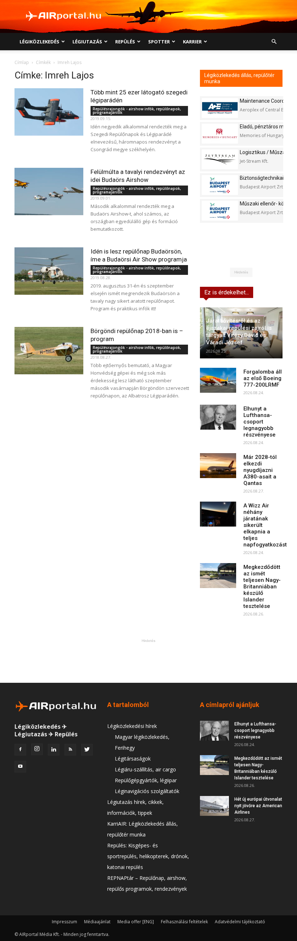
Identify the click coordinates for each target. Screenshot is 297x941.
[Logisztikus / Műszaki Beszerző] (220, 159)
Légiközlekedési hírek (132, 726)
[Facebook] (20, 749)
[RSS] (70, 749)
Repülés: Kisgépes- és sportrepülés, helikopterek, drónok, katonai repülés (148, 856)
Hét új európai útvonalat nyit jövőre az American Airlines (258, 806)
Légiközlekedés (39, 41)
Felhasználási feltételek (184, 922)
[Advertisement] (148, 660)
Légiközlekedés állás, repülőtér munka (239, 78)
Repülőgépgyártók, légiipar (146, 780)
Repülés (125, 41)
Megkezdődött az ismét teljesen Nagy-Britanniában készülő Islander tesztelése (262, 586)
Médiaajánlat (97, 922)
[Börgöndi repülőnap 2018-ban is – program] (48, 350)
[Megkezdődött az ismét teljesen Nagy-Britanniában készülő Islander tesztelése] (218, 575)
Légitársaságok (133, 758)
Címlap (21, 62)
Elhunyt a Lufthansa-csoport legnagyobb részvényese (259, 421)
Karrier (192, 41)
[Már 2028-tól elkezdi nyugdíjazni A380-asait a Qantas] (218, 465)
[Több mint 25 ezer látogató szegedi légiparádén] (48, 112)
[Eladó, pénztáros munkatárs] (220, 134)
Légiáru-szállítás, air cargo (145, 769)
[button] (274, 41)
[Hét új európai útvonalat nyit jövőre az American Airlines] (214, 806)
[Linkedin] (53, 749)
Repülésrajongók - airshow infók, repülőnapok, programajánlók (137, 110)
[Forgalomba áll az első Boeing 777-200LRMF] (218, 380)
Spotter (159, 41)
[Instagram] (37, 749)
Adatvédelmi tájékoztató (240, 922)
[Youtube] (20, 766)
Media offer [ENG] (135, 922)
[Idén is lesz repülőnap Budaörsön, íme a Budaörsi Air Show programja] (48, 271)
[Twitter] (87, 749)
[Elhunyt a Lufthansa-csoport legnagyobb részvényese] (218, 417)
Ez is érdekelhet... (226, 292)
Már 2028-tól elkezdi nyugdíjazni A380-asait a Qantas (260, 470)
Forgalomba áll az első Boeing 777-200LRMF (262, 378)
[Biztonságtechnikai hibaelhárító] (220, 185)
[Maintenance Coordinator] (220, 108)
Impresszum (64, 922)
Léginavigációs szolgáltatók (147, 791)
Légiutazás (87, 41)
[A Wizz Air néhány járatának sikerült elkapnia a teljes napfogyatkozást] (218, 514)
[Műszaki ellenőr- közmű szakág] (220, 211)
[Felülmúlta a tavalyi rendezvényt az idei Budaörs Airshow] (48, 191)
